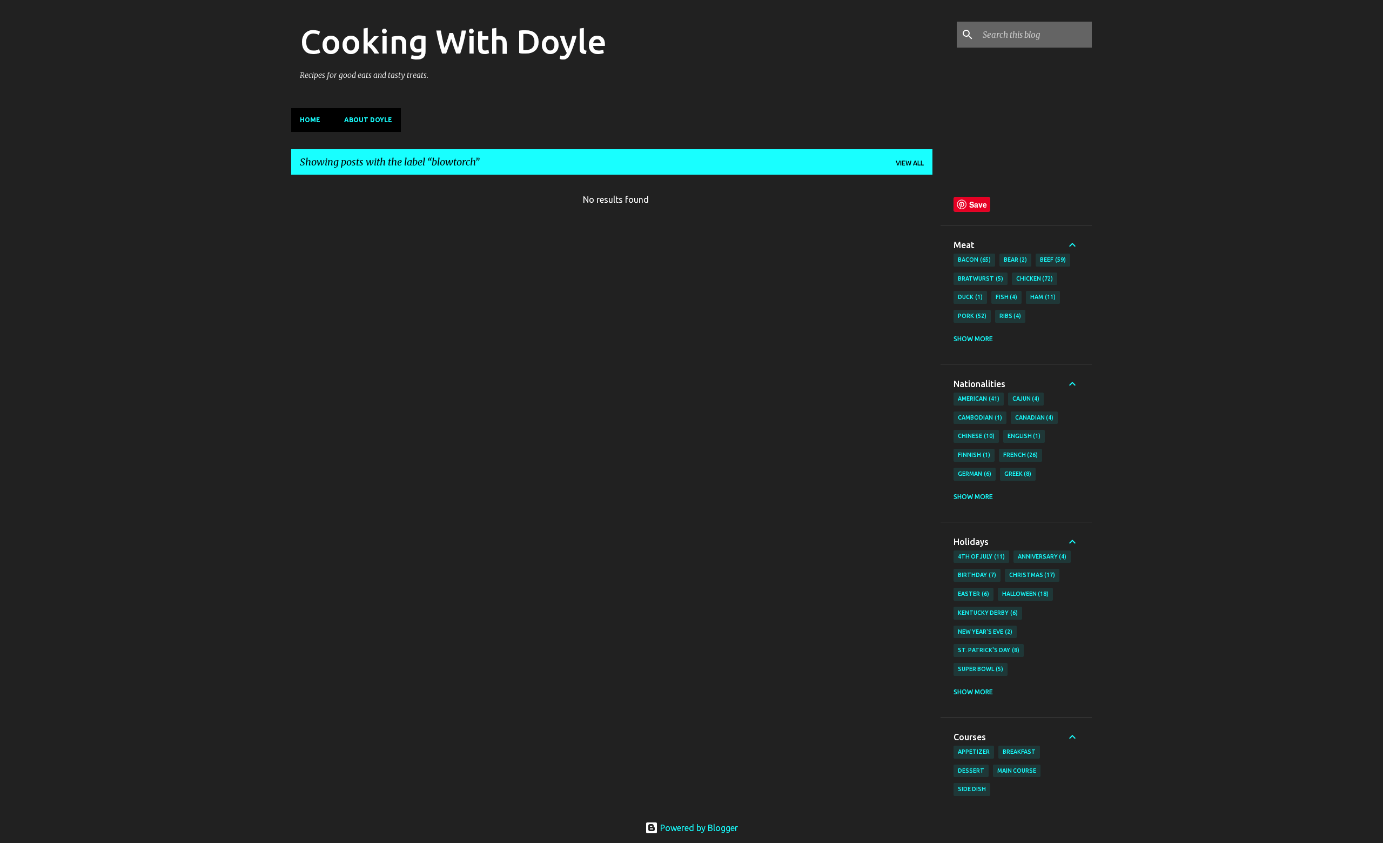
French (1019, 455)
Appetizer (974, 751)
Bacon (973, 259)
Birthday (976, 575)
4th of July (980, 556)
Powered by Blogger (698, 828)
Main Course (1016, 770)
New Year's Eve (984, 631)
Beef (1052, 259)
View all (910, 163)
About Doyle (368, 119)
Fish (1006, 297)
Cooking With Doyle (453, 41)
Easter (972, 593)
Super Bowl (979, 669)
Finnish (973, 455)
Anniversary (1041, 556)
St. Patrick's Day (987, 650)
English (1023, 436)
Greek (1017, 473)
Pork (971, 316)
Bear (1014, 259)
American (977, 398)
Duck (969, 297)
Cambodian (979, 417)
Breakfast (1019, 751)
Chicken (1033, 278)
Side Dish (972, 789)
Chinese (975, 436)
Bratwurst (979, 278)
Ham (1041, 297)
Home (310, 119)
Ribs (1009, 316)
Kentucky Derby (987, 612)
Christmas (1031, 575)
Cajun (1025, 398)
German (973, 473)
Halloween (1024, 593)
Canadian (1033, 417)
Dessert (971, 770)
